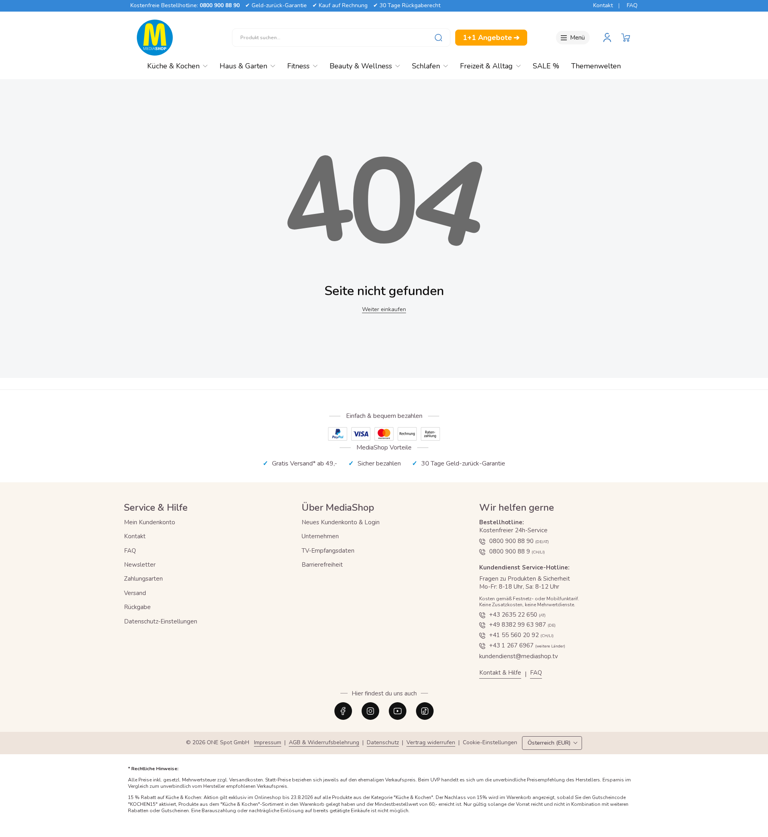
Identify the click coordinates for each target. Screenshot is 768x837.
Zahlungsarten (143, 579)
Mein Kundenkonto (149, 522)
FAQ (632, 5)
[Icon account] (607, 37)
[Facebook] (343, 711)
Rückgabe (137, 607)
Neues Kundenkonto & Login (341, 522)
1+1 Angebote (491, 37)
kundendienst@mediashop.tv (518, 656)
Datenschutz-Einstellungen (160, 621)
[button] (625, 37)
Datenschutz (383, 742)
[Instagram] (370, 711)
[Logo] (155, 38)
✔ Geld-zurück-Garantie (276, 5)
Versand (135, 593)
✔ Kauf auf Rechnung (340, 5)
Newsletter (140, 565)
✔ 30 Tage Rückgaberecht (406, 5)
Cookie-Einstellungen (490, 742)
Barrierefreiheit (322, 565)
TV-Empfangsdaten (328, 551)
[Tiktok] (425, 711)
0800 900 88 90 (220, 5)
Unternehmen (320, 536)
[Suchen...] (438, 37)
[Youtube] (397, 711)
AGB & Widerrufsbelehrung (324, 742)
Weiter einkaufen (384, 309)
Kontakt (603, 5)
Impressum (267, 742)
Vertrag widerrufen (430, 742)
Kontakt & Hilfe (500, 673)
